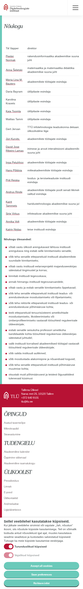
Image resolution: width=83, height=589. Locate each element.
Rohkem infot (41, 583)
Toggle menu (75, 7)
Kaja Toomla (13, 111)
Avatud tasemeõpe (14, 422)
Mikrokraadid (11, 428)
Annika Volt (12, 221)
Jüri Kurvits (13, 138)
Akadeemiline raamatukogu (19, 463)
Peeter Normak (10, 58)
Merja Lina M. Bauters (14, 81)
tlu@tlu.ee (27, 401)
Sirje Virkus (12, 213)
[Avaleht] (27, 8)
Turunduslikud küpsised (30, 546)
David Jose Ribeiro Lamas (15, 148)
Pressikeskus (11, 480)
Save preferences (41, 574)
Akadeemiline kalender (17, 451)
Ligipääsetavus (12, 509)
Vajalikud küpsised (26, 555)
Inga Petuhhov (15, 162)
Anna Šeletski (14, 69)
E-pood (8, 492)
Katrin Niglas (13, 229)
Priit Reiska (12, 180)
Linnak (7, 486)
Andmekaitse (11, 503)
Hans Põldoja (14, 170)
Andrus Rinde (14, 192)
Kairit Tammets (11, 203)
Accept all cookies (41, 565)
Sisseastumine (12, 434)
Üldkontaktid (11, 498)
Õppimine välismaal (15, 457)
